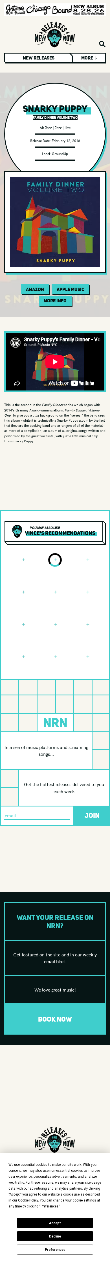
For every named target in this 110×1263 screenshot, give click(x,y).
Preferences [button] (49, 1206)
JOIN (92, 815)
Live (68, 127)
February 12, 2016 (66, 140)
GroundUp (60, 153)
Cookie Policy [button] (28, 1200)
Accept (55, 1223)
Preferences (55, 1250)
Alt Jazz (46, 127)
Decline (55, 1236)
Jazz (58, 127)
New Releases (38, 58)
